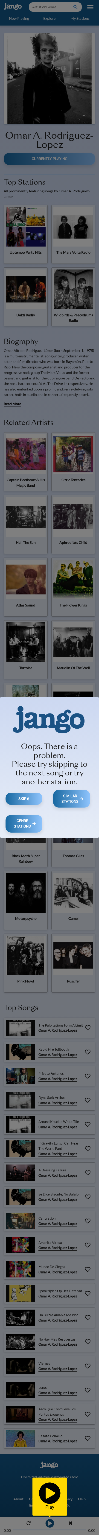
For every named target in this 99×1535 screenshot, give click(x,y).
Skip (22, 799)
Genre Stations (22, 823)
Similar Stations (70, 799)
